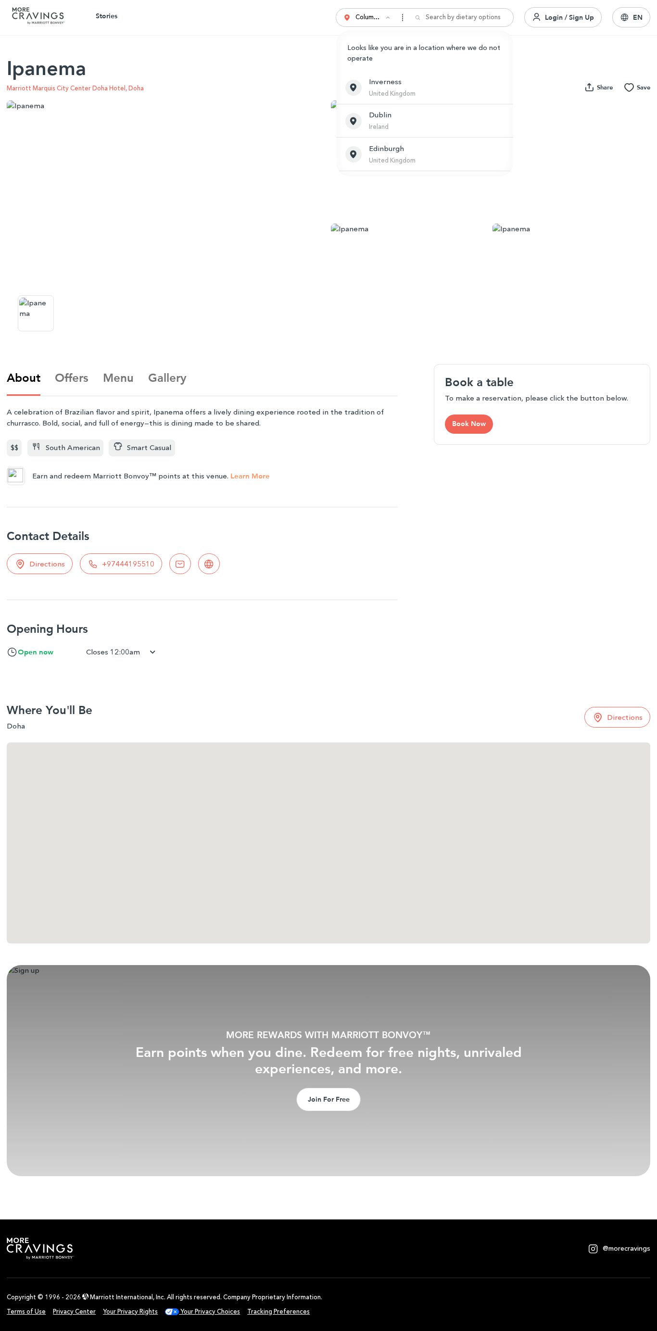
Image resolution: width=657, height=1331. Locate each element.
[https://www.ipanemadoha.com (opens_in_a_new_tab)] (209, 563)
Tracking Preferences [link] (278, 1311)
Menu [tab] (118, 378)
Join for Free (329, 1099)
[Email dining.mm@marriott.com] (180, 563)
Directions (47, 564)
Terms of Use (26, 1311)
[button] (424, 87)
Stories (106, 16)
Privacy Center (74, 1311)
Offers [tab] (71, 378)
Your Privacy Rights (130, 1311)
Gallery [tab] (167, 378)
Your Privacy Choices (209, 1311)
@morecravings (626, 1248)
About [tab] (23, 378)
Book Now (469, 423)
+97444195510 (128, 564)
